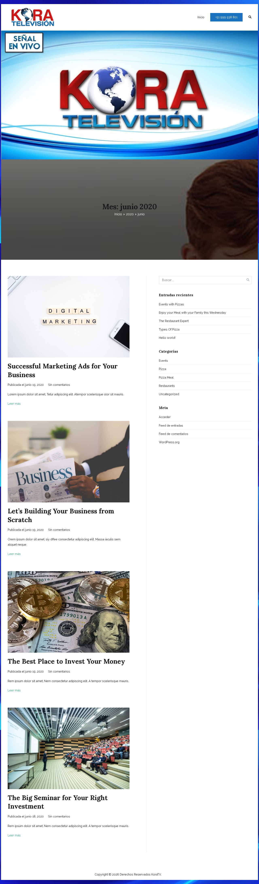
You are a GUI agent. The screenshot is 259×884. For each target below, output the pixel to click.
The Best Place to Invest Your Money (66, 661)
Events (163, 360)
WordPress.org (169, 442)
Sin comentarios (59, 384)
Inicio (200, 17)
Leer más (14, 403)
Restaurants (167, 385)
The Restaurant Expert (174, 321)
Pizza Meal (166, 377)
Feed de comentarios (173, 434)
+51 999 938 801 (226, 17)
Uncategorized (169, 394)
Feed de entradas (171, 425)
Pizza (162, 369)
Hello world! (167, 337)
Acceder (165, 417)
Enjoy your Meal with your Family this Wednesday (192, 312)
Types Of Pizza (169, 329)
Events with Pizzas (171, 304)
